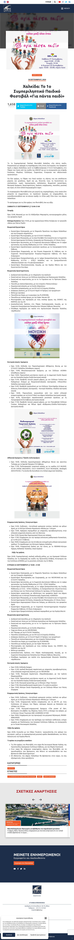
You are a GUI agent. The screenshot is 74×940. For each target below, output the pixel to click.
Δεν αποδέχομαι (22, 935)
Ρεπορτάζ (11, 768)
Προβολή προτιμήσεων (38, 935)
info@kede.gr (38, 910)
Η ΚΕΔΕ (48, 2)
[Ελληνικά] (5, 2)
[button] (46, 918)
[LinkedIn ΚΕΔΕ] (69, 2)
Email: (33, 910)
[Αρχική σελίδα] (7, 8)
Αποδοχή (9, 935)
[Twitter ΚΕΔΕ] (66, 2)
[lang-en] (8, 2)
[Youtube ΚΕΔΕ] (60, 2)
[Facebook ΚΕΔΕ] (62, 2)
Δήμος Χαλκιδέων (49, 776)
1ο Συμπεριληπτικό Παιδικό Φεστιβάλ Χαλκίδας (21, 776)
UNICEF (40, 776)
